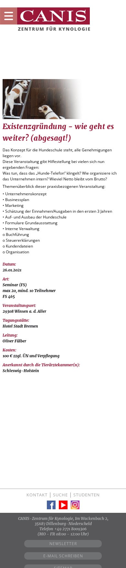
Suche (60, 495)
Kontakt (36, 495)
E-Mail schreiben (63, 556)
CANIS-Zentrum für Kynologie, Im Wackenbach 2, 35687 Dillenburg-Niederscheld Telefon (63, 523)
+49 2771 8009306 (70, 528)
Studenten (86, 495)
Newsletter (63, 543)
